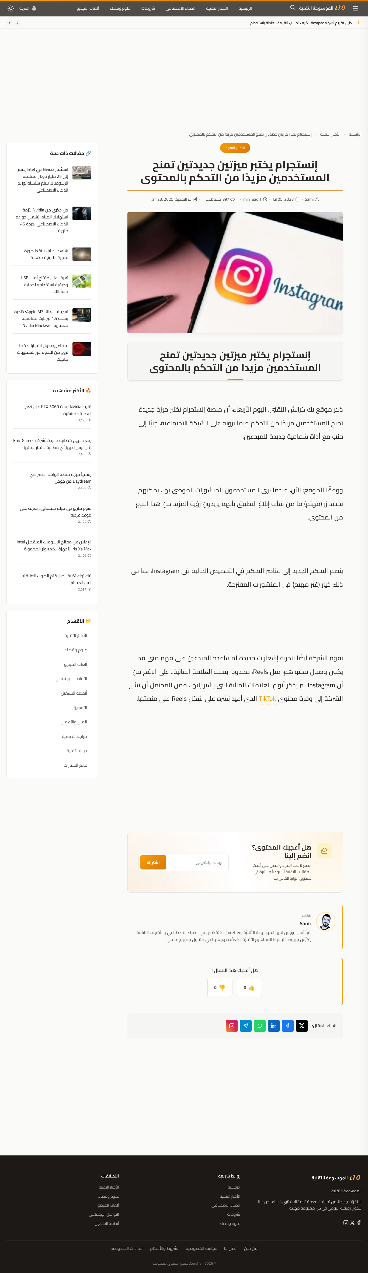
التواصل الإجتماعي (70, 678)
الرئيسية (245, 8)
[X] (352, 1224)
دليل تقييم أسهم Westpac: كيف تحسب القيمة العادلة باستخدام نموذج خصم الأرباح (286, 23)
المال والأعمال (74, 722)
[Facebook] (358, 1224)
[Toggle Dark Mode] (10, 8)
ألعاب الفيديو (88, 8)
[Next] (9, 23)
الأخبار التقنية (217, 8)
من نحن (251, 1248)
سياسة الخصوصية (201, 1248)
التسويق (79, 707)
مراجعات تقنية (74, 736)
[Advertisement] (184, 84)
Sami (309, 199)
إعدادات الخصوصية (127, 1248)
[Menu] (356, 8)
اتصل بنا (231, 1248)
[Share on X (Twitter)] (302, 1026)
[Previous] (18, 23)
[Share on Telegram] (246, 1026)
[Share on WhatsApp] (260, 1026)
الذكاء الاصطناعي (180, 8)
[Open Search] (292, 8)
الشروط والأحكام (164, 1248)
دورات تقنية (77, 751)
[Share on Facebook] (288, 1026)
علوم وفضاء (120, 8)
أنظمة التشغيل (74, 693)
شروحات (148, 8)
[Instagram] (232, 1026)
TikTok (267, 698)
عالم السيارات (75, 765)
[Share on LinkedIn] (274, 1026)
